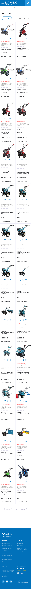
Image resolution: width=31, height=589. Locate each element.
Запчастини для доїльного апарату (22, 549)
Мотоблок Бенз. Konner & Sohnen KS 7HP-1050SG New (23, 212)
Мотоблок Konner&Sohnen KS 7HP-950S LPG (23, 414)
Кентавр (18, 7)
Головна (4, 7)
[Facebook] (3, 581)
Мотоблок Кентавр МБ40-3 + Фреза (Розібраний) (6, 493)
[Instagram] (10, 581)
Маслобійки (20, 545)
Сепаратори (20, 543)
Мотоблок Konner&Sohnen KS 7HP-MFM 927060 (23, 454)
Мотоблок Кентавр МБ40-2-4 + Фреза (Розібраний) (6, 171)
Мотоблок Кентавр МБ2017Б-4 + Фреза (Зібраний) (6, 91)
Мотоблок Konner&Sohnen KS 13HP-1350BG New (23, 252)
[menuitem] (6, 543)
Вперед (23, 509)
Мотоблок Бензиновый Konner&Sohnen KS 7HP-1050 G (7, 373)
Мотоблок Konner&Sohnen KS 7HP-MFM (23, 292)
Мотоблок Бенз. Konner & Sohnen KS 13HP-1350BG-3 (7, 252)
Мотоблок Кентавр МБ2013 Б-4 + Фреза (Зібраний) (6, 51)
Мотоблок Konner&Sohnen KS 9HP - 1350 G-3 (7, 414)
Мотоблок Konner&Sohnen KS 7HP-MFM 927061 (7, 454)
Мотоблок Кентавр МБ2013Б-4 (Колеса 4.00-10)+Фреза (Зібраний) (23, 91)
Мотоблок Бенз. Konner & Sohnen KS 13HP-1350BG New (7, 212)
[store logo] (11, 3)
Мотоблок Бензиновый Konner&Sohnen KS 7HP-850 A (23, 374)
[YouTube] (7, 581)
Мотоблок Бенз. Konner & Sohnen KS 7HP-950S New (23, 332)
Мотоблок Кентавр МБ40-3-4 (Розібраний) (23, 49)
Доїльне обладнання (22, 552)
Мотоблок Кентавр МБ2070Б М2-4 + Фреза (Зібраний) (23, 131)
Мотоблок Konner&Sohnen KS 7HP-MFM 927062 (7, 332)
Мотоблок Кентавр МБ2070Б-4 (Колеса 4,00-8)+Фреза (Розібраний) (6, 131)
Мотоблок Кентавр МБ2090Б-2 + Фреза (22, 493)
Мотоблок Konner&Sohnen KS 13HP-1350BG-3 (7, 292)
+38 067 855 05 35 (21, 566)
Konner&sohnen (5, 9)
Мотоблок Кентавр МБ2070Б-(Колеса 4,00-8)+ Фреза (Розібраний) (23, 172)
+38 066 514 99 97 (21, 568)
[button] (5, 38)
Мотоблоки (10, 7)
